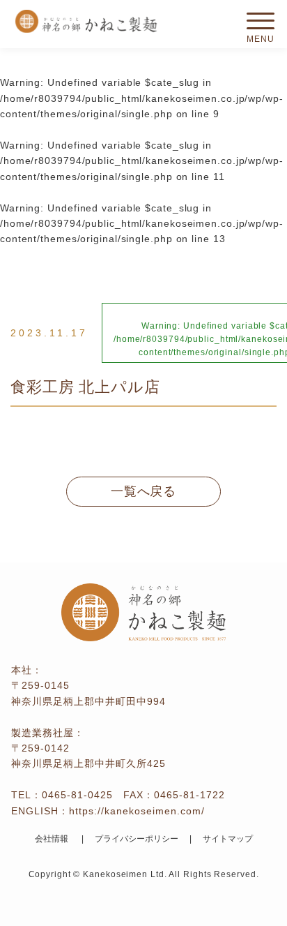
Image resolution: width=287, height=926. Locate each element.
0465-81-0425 (77, 794)
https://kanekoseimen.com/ (137, 810)
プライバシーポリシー (136, 839)
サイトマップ (228, 839)
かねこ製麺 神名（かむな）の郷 (86, 21)
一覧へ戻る (144, 491)
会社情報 (51, 839)
